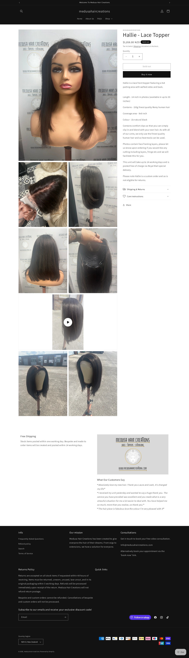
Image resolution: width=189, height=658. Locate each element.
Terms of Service (25, 553)
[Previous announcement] (19, 2)
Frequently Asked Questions (31, 539)
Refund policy (24, 544)
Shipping (137, 46)
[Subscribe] (65, 617)
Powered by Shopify (47, 652)
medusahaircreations (32, 652)
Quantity (126, 51)
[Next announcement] (170, 2)
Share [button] (128, 205)
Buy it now (147, 74)
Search (21, 548)
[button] (21, 11)
